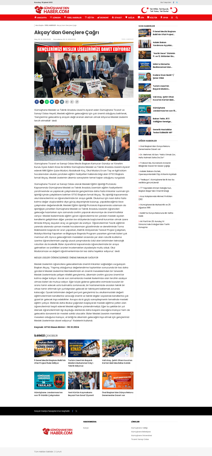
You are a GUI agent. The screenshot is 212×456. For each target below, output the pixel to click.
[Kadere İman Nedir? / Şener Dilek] (145, 80)
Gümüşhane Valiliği (139, 428)
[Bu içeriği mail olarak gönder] (57, 102)
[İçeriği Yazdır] (62, 102)
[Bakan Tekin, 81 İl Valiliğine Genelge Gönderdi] (145, 124)
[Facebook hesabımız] (173, 2)
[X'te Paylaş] (42, 102)
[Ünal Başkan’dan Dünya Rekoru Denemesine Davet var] (117, 380)
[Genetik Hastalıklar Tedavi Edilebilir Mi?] (145, 134)
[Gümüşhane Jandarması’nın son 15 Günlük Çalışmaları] (50, 380)
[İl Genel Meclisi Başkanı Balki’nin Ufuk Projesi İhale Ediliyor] (50, 348)
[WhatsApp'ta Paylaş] (47, 102)
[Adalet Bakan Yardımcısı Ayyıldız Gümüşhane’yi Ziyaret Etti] (145, 47)
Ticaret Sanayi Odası (140, 439)
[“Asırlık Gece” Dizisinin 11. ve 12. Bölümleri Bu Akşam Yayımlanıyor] (145, 58)
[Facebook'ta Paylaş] (37, 102)
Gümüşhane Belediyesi (141, 431)
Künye (86, 428)
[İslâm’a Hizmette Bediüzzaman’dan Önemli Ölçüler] (145, 69)
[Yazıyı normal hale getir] (77, 102)
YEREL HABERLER (127, 39)
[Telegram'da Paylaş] (52, 102)
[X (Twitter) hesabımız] (177, 2)
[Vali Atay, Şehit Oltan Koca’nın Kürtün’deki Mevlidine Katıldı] (117, 348)
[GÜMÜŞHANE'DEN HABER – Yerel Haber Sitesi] (52, 13)
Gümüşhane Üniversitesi (141, 435)
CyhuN (58, 451)
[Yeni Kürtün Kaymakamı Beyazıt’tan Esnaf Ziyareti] (83, 380)
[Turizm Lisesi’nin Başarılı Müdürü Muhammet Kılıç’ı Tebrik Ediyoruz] (83, 348)
